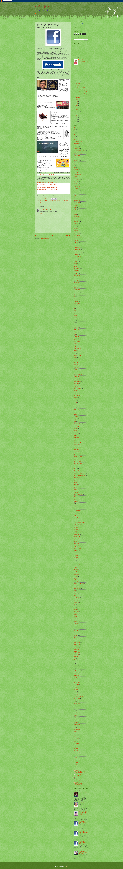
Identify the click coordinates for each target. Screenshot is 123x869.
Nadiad (75, 334)
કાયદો (75, 506)
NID (74, 339)
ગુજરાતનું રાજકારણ (77, 526)
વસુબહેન (75, 715)
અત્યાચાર (75, 465)
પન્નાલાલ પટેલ (76, 602)
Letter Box (75, 310)
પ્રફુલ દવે (75, 614)
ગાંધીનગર (75, 520)
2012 (76, 121)
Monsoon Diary (76, 327)
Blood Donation (76, 191)
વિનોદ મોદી (76, 722)
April (77, 107)
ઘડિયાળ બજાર (76, 539)
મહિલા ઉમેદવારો (77, 659)
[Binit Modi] (74, 24)
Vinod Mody (76, 440)
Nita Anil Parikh (77, 341)
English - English (77, 221)
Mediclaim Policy (77, 324)
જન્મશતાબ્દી (76, 550)
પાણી (74, 607)
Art (74, 165)
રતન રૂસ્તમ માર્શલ (77, 682)
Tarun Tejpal (76, 418)
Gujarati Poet (76, 251)
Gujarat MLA (76, 240)
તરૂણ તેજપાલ (76, 574)
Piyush (41, 209)
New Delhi (76, 338)
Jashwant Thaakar (77, 289)
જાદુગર (75, 553)
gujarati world (78, 774)
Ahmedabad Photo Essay (78, 153)
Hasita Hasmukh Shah (77, 256)
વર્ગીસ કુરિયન (76, 712)
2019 (76, 74)
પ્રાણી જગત (76, 623)
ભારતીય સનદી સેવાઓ (78, 653)
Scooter (75, 400)
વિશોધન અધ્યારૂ (77, 726)
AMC (75, 158)
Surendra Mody (76, 411)
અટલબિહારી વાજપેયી (78, 463)
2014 (76, 117)
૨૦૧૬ (42, 200)
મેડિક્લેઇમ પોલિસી (77, 670)
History (75, 258)
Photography (76, 364)
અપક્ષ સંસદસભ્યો (77, 466)
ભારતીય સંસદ (76, 654)
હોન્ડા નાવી (76, 762)
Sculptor (75, 402)
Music (75, 331)
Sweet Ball (76, 414)
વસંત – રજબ (76, 713)
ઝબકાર (76, 782)
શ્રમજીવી (75, 734)
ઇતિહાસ (75, 489)
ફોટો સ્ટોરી (76, 628)
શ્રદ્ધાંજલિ (76, 733)
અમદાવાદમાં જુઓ (77, 477)
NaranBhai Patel (77, 336)
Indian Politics (76, 277)
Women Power (76, 449)
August (77, 99)
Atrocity (75, 176)
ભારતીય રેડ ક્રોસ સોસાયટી (78, 646)
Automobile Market (77, 179)
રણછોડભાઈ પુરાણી (77, 680)
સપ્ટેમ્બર (38, 202)
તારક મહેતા (76, 581)
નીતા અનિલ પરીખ (77, 600)
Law (74, 308)
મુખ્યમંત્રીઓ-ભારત (77, 666)
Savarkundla (76, 397)
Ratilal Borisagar (77, 392)
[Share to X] (54, 199)
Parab (75, 353)
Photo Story (76, 360)
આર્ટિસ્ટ (75, 487)
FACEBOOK (50, 200)
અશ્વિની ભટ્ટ (76, 482)
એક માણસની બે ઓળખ (78, 494)
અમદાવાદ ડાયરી (77, 472)
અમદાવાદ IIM (76, 470)
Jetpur (75, 291)
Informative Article (77, 285)
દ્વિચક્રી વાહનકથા (77, 588)
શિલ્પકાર (75, 731)
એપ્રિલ (75, 496)
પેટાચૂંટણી (75, 613)
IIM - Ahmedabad (77, 266)
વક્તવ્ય (75, 707)
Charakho (77, 778)
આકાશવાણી (76, 484)
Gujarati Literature (77, 249)
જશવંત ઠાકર (76, 552)
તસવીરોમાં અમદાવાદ (77, 579)
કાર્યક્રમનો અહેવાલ (77, 510)
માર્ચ (74, 663)
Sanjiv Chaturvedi (77, 395)
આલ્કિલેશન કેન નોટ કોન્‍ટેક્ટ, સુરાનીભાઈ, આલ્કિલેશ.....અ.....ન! (80, 772)
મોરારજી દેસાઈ (76, 672)
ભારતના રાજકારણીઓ (78, 640)
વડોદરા (75, 710)
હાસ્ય (41, 202)
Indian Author (76, 273)
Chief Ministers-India (77, 205)
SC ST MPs (76, 399)
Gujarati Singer (76, 254)
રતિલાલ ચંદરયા (76, 684)
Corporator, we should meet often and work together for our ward (80, 779)
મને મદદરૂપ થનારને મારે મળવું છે (82, 87)
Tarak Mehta (76, 416)
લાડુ (74, 700)
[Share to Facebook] (55, 199)
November (78, 83)
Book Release (76, 193)
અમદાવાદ (75, 468)
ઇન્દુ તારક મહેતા (77, 491)
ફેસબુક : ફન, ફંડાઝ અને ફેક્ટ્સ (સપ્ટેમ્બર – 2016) (81, 91)
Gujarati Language (77, 247)
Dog (74, 218)
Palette (76, 770)
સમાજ (75, 745)
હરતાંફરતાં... (45, 5)
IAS (74, 265)
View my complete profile (83, 61)
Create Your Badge (80, 23)
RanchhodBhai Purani (77, 385)
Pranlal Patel (76, 371)
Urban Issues (76, 428)
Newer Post (38, 236)
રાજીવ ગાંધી (76, 693)
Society (75, 405)
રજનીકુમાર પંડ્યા (77, 679)
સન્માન (75, 740)
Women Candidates (77, 447)
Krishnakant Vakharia (77, 305)
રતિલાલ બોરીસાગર (77, 686)
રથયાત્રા (75, 687)
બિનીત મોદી (66, 200)
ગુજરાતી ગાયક (76, 529)
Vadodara (75, 432)
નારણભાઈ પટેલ (76, 597)
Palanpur (75, 350)
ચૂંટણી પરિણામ (76, 546)
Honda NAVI (76, 261)
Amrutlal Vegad (76, 160)
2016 (40, 200)
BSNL (75, 195)
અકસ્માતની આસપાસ (78, 456)
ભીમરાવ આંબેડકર (77, 656)
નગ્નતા (75, 590)
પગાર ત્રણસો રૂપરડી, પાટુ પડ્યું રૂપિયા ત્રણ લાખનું (83, 793)
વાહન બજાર (76, 720)
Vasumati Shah (76, 437)
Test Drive (75, 419)
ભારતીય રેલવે (76, 647)
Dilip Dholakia (76, 216)
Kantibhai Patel (76, 301)
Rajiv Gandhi (76, 379)
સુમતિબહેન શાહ (77, 752)
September (58, 200)
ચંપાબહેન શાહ (76, 545)
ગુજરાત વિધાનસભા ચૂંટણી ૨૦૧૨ (79, 522)
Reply (41, 213)
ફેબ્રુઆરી (76, 625)
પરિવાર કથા (76, 606)
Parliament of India (77, 355)
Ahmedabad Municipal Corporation (80, 151)
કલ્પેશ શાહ (76, 501)
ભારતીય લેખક (76, 649)
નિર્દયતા (75, 599)
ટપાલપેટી (75, 567)
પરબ (74, 604)
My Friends (76, 332)
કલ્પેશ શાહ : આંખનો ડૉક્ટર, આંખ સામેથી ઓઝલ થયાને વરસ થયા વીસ (83, 813)
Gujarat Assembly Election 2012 (79, 238)
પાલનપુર (75, 609)
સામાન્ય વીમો (76, 748)
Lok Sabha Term (77, 315)
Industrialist (76, 284)
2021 (76, 72)
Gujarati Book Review (78, 245)
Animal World (76, 162)
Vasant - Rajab (76, 433)
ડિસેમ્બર (75, 573)
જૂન (74, 562)
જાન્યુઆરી (76, 555)
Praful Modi (76, 369)
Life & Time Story (77, 311)
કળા (74, 503)
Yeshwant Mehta (77, 452)
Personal (75, 357)
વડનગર (75, 708)
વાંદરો (75, 719)
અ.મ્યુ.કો (75, 454)
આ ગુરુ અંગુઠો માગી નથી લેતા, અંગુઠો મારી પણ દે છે (80, 784)
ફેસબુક (62, 200)
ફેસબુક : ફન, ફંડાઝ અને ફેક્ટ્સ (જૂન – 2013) (82, 842)
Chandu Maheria (77, 204)
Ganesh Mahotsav (77, 231)
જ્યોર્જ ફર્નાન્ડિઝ (77, 564)
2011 (74, 129)
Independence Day (77, 268)
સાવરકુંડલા (76, 750)
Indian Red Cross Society (78, 280)
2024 (76, 70)
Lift (74, 313)
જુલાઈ (75, 560)
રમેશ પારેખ (76, 689)
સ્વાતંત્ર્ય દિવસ (76, 759)
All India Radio (76, 157)
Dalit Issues (76, 211)
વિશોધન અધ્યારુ (77, 724)
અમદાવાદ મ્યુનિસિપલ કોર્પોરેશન (79, 475)
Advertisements (76, 143)
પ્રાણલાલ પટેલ (76, 621)
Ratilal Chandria (77, 393)
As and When (76, 169)
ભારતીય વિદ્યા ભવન (77, 651)
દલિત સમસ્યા (76, 585)
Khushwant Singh (77, 303)
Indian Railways (76, 278)
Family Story (76, 225)
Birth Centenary (76, 190)
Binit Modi (46, 200)
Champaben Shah (77, 200)
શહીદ (75, 727)
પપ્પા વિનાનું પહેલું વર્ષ (83, 802)
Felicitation (76, 228)
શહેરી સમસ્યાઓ (77, 729)
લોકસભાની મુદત (77, 703)
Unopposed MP (76, 426)
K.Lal (75, 298)
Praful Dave (76, 367)
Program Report (76, 376)
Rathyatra (75, 390)
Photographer (76, 362)
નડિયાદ (75, 592)
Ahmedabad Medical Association (79, 150)
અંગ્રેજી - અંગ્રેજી (77, 461)
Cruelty (75, 209)
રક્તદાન (75, 677)
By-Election (76, 197)
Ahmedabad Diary (77, 148)
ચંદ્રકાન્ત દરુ (76, 543)
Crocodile (75, 207)
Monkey (75, 325)
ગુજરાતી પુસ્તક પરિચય (78, 531)
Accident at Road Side (78, 141)
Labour (75, 306)
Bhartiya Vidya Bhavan (78, 186)
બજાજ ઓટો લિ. (77, 630)
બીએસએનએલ (77, 637)
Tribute (75, 421)
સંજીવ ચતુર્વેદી (76, 738)
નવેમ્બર (75, 595)
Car (74, 198)
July (77, 101)
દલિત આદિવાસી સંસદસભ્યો (79, 583)
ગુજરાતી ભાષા (76, 532)
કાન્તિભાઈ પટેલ (76, 505)
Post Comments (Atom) (44, 238)
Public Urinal (76, 378)
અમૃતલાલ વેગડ (76, 479)
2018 (76, 76)
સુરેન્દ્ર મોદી (76, 753)
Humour (54, 200)
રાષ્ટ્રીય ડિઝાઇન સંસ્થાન (78, 696)
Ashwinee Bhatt (76, 172)
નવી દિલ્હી (75, 593)
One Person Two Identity (78, 348)
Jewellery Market (77, 292)
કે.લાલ (75, 515)
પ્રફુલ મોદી (76, 616)
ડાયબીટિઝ (76, 571)
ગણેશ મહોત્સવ (76, 519)
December (78, 81)
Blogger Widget (44, 13)
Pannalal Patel (76, 352)
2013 (76, 119)
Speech (75, 407)
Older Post (68, 236)
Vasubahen (76, 435)
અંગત (75, 458)
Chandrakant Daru (77, 202)
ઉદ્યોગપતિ (76, 493)
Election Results (76, 219)
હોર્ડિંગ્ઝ (75, 764)
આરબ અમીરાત (76, 486)
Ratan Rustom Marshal (78, 388)
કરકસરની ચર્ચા (77, 775)
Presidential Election (77, 372)
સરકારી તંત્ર (76, 746)
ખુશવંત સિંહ (76, 517)
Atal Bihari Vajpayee (77, 174)
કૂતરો (75, 512)
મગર (74, 658)
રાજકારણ (75, 691)
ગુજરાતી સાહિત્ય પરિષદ (78, 538)
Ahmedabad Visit (77, 155)
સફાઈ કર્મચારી (76, 743)
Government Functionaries (78, 237)
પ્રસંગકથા (76, 618)
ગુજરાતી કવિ (76, 527)
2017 (76, 78)
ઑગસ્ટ (75, 499)
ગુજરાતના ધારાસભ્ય (77, 524)
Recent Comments (39, 13)
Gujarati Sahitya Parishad (78, 252)
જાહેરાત (75, 559)
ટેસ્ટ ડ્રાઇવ (76, 569)
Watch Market (76, 444)
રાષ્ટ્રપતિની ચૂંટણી (77, 694)
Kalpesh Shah (76, 299)
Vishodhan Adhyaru (77, 442)
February (78, 111)
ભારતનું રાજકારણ (77, 644)
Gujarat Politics (76, 242)
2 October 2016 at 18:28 (47, 209)
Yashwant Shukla (77, 451)
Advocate (75, 145)
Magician (75, 317)
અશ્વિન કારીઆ (76, 480)
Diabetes (75, 214)
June (77, 103)
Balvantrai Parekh (77, 185)
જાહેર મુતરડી (76, 557)
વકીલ (75, 705)
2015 (76, 115)
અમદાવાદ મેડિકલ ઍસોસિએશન (79, 473)
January (77, 113)
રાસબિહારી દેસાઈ (77, 698)
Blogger (67, 866)
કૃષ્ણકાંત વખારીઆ (77, 513)
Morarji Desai (76, 329)
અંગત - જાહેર (76, 459)
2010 (74, 127)
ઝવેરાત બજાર (76, 566)
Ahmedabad (76, 146)
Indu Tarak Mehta (77, 282)
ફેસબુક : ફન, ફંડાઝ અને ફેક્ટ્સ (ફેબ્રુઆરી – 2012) (83, 832)
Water (75, 445)
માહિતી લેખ (76, 665)
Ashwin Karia (76, 171)
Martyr (75, 320)
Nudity (75, 345)
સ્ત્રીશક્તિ (76, 757)
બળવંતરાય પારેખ (77, 632)
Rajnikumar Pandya (77, 381)
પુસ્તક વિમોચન (76, 611)
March (77, 109)
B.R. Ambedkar (76, 181)
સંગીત (75, 736)
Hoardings (75, 259)
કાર (74, 508)
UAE (74, 425)
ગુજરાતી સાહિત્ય (77, 536)
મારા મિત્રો (75, 661)
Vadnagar (75, 430)
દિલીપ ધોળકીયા (76, 586)
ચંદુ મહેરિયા (76, 541)
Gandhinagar (76, 230)
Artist (75, 167)
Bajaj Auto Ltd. (76, 183)
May (77, 105)
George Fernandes (77, 235)
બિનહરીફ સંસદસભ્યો (77, 633)
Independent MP (77, 270)
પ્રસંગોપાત (76, 619)
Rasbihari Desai (76, 386)
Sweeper (75, 412)
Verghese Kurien (77, 439)
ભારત (75, 639)
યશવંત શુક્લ (76, 673)
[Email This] (51, 199)
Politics (75, 365)
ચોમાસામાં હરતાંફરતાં (77, 548)
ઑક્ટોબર (75, 498)
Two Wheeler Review (77, 423)
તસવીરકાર (76, 578)
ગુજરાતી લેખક (76, 534)
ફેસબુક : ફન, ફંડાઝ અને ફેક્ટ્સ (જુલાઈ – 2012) (83, 822)
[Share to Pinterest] (56, 199)
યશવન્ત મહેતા (76, 675)
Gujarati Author (76, 244)
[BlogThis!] (52, 199)
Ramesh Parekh (76, 383)
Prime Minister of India (78, 374)
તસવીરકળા (76, 576)
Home (53, 236)
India (75, 272)
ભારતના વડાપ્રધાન (77, 642)
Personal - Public (77, 359)
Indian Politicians (77, 275)
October (77, 85)
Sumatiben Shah (77, 409)
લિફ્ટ (75, 701)
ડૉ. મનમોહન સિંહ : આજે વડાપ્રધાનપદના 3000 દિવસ (83, 852)
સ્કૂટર (75, 755)
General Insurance (77, 233)
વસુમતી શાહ (76, 717)
